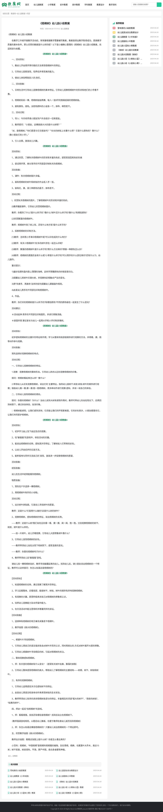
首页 (27, 4)
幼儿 (9, 756)
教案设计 (100, 4)
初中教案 (64, 4)
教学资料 (113, 4)
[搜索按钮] (159, 4)
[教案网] (11, 4)
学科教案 (88, 4)
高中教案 (76, 4)
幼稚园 (14, 756)
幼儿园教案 (38, 4)
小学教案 (51, 4)
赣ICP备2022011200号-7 (103, 809)
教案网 (13, 13)
